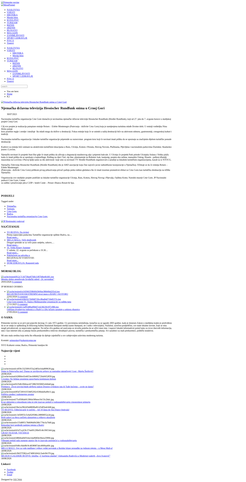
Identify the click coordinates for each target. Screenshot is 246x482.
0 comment (17, 282)
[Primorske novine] (10, 2)
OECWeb (17, 479)
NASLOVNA (13, 48)
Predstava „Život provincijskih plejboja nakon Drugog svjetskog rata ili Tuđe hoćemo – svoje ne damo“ (47, 386)
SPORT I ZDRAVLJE (23, 76)
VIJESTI (11, 50)
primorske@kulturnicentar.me (23, 340)
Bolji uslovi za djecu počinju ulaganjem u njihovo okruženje (28, 417)
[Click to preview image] (34, 102)
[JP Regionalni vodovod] (12, 221)
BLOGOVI (18, 68)
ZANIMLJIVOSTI (21, 73)
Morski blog (18, 55)
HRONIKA (18, 53)
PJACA (10, 78)
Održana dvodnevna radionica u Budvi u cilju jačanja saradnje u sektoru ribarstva (43, 309)
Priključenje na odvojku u (18, 255)
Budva (10, 214)
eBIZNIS (17, 66)
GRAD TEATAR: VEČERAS (15, 433)
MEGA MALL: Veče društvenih (21, 240)
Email (9, 474)
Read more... (12, 237)
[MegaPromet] (8, 5)
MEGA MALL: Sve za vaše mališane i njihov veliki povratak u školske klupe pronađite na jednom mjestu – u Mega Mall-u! (57, 448)
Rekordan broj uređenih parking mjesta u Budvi (22, 425)
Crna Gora (11, 211)
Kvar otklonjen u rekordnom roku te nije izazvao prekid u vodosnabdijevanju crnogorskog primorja (45, 402)
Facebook (11, 469)
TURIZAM (12, 61)
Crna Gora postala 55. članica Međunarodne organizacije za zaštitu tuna (39, 302)
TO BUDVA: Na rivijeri (18, 232)
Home (9, 94)
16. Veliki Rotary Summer (18, 247)
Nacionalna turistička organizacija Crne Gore (27, 216)
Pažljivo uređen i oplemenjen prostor (17, 394)
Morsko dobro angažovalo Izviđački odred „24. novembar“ (27, 279)
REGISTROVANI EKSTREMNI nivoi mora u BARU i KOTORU (37, 294)
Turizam (10, 209)
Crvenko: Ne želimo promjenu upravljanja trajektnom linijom (28, 379)
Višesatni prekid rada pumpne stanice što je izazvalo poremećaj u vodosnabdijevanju (39, 440)
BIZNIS (16, 63)
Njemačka (11, 206)
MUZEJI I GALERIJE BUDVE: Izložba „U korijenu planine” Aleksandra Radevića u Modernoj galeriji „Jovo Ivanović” (55, 456)
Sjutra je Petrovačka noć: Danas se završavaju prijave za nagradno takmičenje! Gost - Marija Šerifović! (47, 371)
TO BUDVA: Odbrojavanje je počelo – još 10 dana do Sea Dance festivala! (35, 410)
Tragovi (10, 81)
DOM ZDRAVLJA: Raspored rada (23, 263)
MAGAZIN (12, 71)
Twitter (10, 472)
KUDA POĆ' (13, 58)
